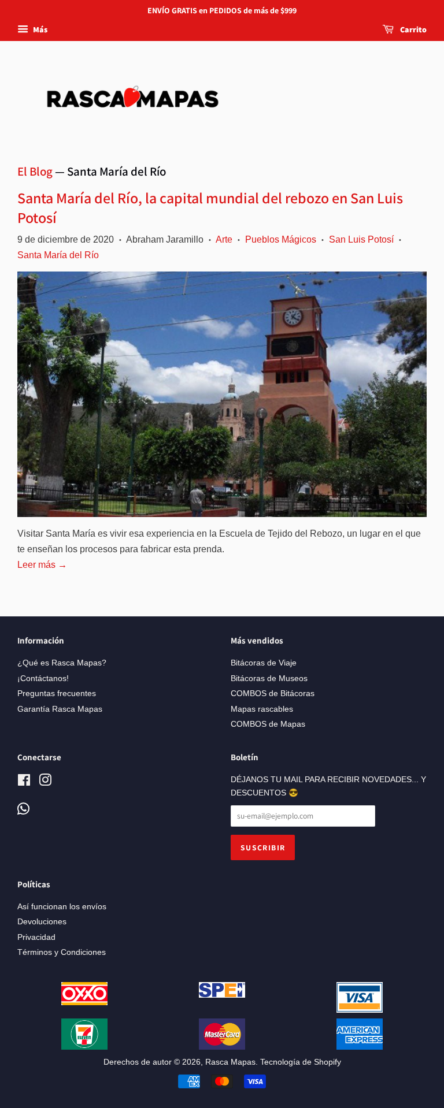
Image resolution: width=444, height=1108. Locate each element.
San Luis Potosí (361, 239)
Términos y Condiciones (61, 952)
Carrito (412, 29)
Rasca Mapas (230, 1062)
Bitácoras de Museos (269, 678)
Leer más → (42, 565)
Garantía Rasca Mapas (59, 709)
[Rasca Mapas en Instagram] (45, 782)
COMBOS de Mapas (268, 724)
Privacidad (36, 937)
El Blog (35, 171)
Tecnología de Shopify (300, 1062)
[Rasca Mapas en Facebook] (24, 782)
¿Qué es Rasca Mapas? (61, 663)
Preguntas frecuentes (56, 693)
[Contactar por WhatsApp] (23, 809)
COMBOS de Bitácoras (272, 693)
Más (39, 29)
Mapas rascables (262, 709)
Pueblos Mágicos (280, 239)
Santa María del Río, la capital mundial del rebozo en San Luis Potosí (210, 207)
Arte (224, 239)
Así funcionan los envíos (61, 906)
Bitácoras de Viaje (264, 663)
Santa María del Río (58, 255)
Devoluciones (41, 921)
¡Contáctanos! (43, 678)
